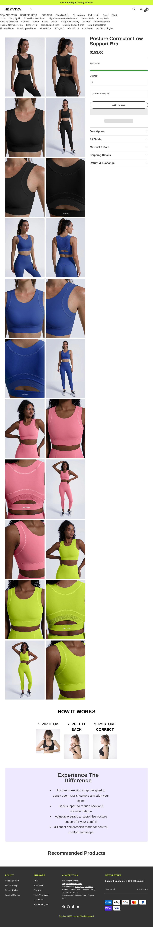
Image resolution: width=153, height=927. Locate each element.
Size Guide (38, 885)
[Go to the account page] (140, 9)
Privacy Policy (11, 890)
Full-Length (93, 15)
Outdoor (25, 21)
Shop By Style (62, 15)
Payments (38, 890)
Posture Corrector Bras (11, 25)
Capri (105, 15)
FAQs (36, 881)
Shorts (115, 15)
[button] (119, 112)
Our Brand (87, 28)
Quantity (94, 76)
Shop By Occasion (9, 21)
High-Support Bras (50, 25)
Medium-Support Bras (73, 25)
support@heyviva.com (72, 883)
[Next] (31, 9)
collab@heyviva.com (84, 886)
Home (36, 21)
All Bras (86, 21)
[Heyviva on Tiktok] (73, 907)
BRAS (55, 21)
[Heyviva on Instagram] (69, 907)
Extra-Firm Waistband (34, 18)
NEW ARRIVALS (8, 15)
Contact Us (38, 899)
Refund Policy (11, 885)
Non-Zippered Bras (26, 28)
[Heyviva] (13, 9)
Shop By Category (70, 21)
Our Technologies (104, 28)
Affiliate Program (41, 904)
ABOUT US (73, 28)
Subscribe (142, 889)
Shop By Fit (14, 18)
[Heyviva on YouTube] (78, 907)
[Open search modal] (134, 9)
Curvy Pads (103, 18)
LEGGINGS (46, 15)
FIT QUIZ (59, 28)
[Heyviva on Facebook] (64, 907)
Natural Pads (87, 18)
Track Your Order (41, 895)
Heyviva (76, 916)
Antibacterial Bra (102, 21)
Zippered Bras (7, 28)
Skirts (2, 18)
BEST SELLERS (28, 15)
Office (45, 21)
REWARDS (45, 28)
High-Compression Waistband (63, 18)
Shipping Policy (12, 881)
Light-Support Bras (97, 25)
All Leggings (79, 15)
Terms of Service (12, 895)
